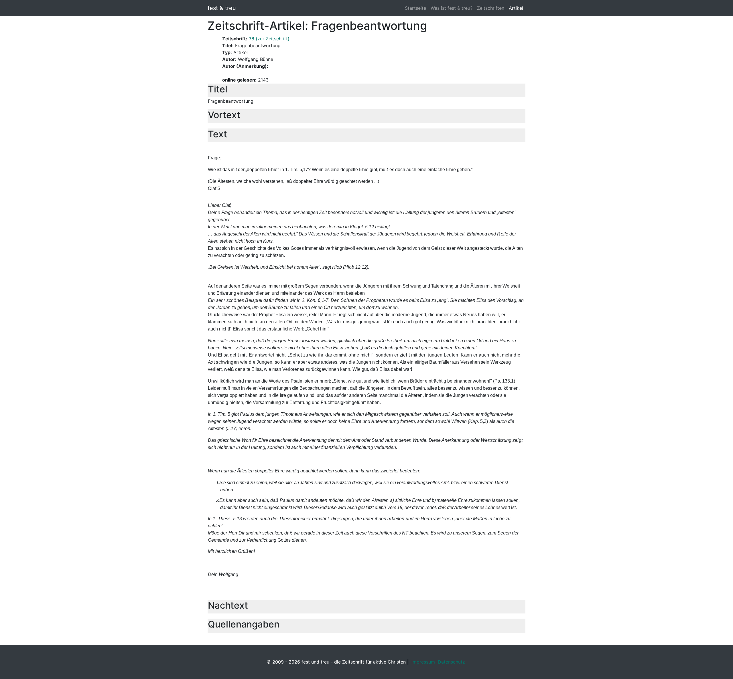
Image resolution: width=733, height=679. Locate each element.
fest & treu (222, 8)
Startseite (415, 8)
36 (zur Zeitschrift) (269, 38)
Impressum (423, 662)
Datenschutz (451, 662)
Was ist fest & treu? (451, 8)
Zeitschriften (490, 8)
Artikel (516, 8)
